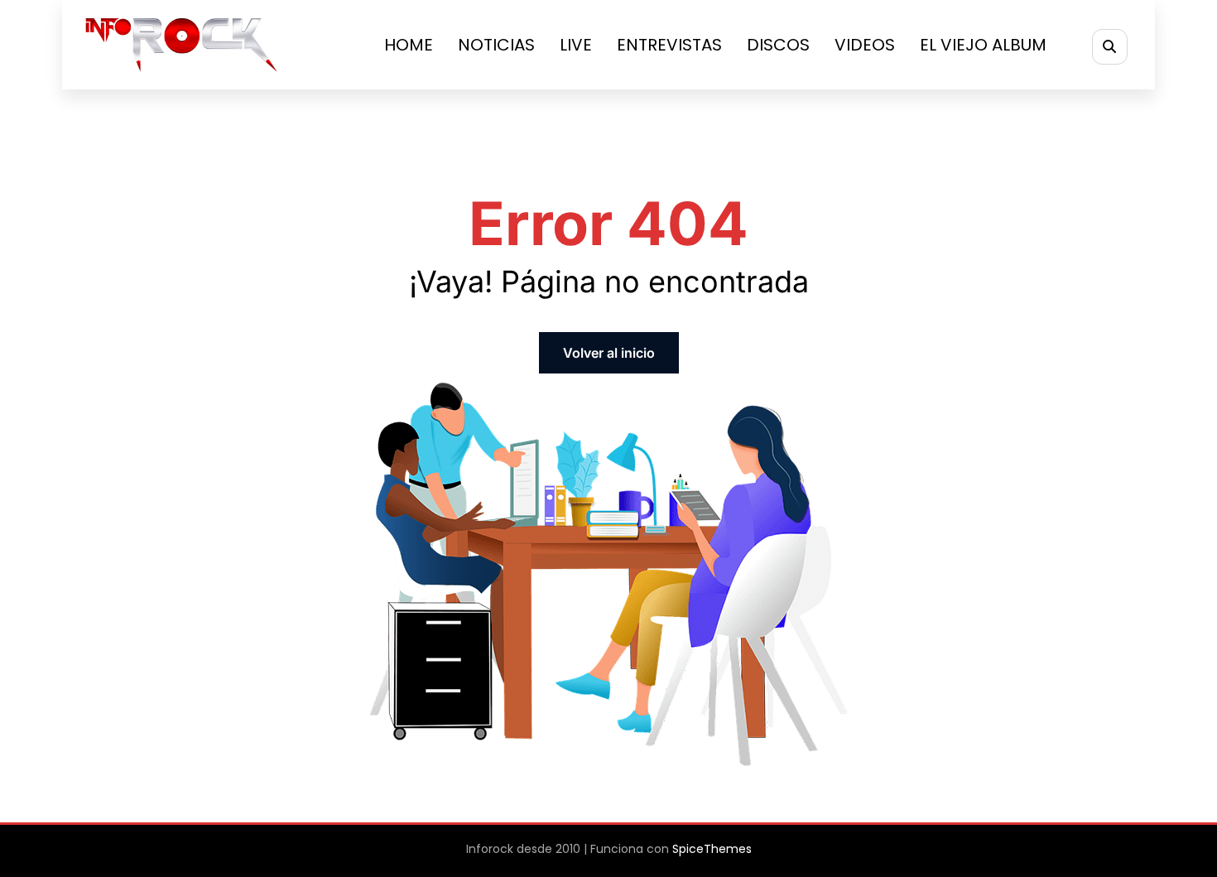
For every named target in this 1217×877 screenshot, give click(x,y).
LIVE (576, 44)
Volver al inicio (609, 353)
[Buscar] (1110, 47)
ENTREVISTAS (669, 44)
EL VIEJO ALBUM (983, 44)
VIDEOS (865, 44)
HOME (408, 44)
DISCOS (778, 44)
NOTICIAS (496, 44)
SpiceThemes (712, 849)
